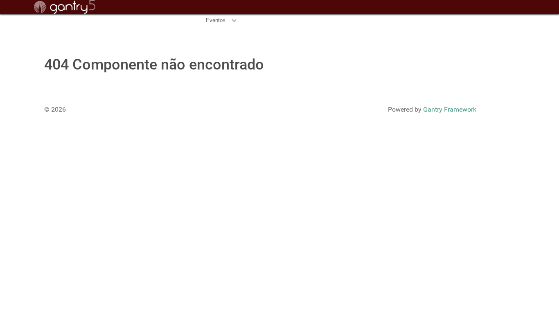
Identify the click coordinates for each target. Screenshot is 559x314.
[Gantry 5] (64, 7)
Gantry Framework (449, 109)
